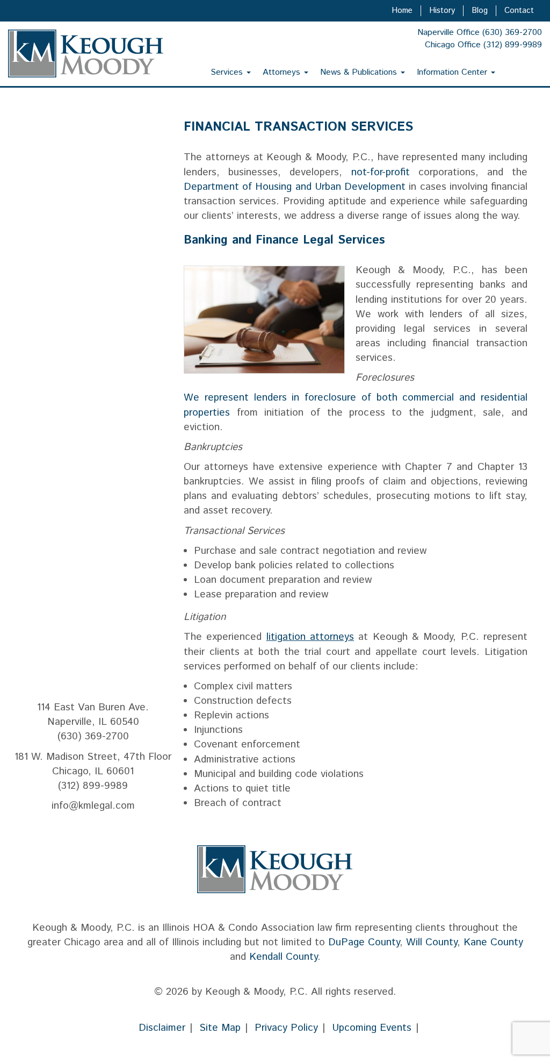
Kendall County (283, 957)
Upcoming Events (371, 1028)
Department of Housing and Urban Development (295, 187)
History (442, 10)
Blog (480, 10)
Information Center (453, 72)
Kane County (493, 942)
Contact (519, 10)
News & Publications (360, 72)
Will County (431, 942)
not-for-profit (380, 172)
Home (402, 10)
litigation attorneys (310, 637)
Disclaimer (162, 1028)
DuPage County (364, 942)
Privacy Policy (286, 1028)
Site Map (220, 1028)
